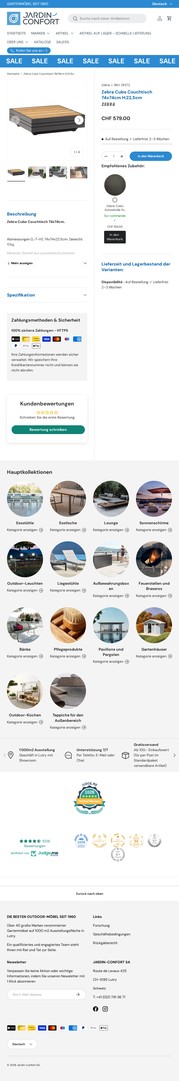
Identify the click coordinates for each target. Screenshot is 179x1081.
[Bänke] (25, 625)
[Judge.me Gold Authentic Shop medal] (100, 841)
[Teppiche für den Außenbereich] (68, 691)
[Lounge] (111, 499)
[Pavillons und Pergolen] (111, 625)
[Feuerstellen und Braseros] (154, 559)
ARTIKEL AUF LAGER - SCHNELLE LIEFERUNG (115, 33)
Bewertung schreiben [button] (48, 429)
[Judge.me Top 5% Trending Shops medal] (118, 855)
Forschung (101, 925)
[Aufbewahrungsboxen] (111, 559)
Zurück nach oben (89, 894)
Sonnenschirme (154, 523)
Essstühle (25, 523)
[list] (47, 120)
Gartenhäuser (154, 649)
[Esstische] (68, 499)
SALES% (62, 42)
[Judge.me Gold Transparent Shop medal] (118, 841)
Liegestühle (68, 583)
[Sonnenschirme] (154, 499)
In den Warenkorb (151, 156)
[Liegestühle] (68, 559)
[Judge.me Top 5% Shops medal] (155, 841)
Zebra (106, 85)
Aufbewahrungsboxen (111, 586)
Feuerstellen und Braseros (154, 586)
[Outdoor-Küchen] (25, 691)
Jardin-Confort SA (28, 1065)
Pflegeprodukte (68, 649)
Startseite (13, 73)
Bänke (25, 649)
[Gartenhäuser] (154, 625)
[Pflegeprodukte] (68, 625)
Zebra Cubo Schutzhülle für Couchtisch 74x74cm (115, 211)
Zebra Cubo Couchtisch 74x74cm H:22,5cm (50, 73)
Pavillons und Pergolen (111, 652)
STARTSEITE (16, 33)
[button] (169, 18)
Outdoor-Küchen (25, 715)
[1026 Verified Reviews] (89, 815)
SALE (33, 61)
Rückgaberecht (105, 943)
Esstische (68, 523)
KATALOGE (42, 42)
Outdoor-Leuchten (25, 583)
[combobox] (107, 18)
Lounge (111, 523)
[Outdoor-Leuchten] (25, 559)
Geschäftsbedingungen (111, 934)
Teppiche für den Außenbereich (68, 718)
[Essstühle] (25, 499)
